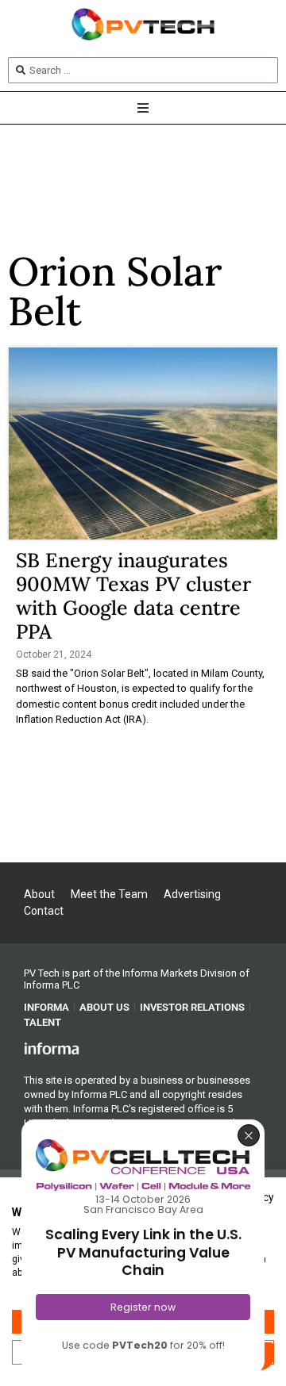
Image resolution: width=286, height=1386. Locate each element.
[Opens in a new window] (51, 1048)
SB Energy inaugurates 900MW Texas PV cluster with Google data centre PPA (133, 595)
